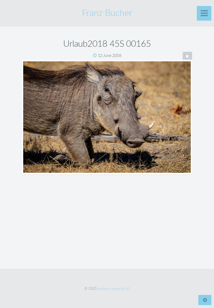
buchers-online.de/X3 (114, 289)
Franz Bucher (107, 13)
